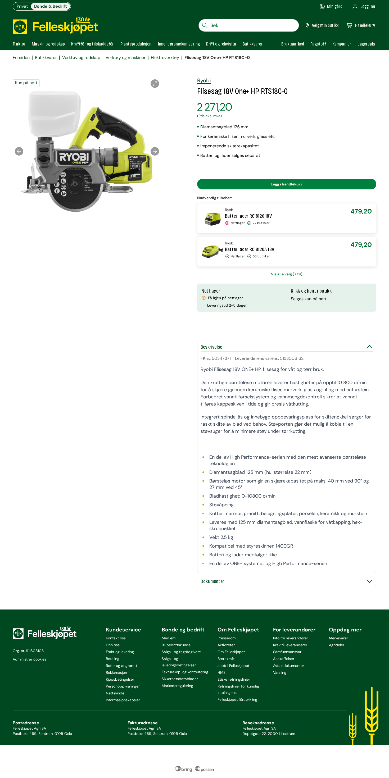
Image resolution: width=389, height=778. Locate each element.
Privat (22, 6)
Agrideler (336, 645)
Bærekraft (226, 658)
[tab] (19, 44)
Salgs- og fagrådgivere (181, 651)
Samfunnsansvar (287, 651)
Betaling (112, 658)
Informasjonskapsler (123, 700)
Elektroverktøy (165, 57)
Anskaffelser (283, 658)
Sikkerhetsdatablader (180, 678)
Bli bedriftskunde (176, 645)
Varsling (279, 672)
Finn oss (113, 645)
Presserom (227, 638)
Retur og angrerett (121, 665)
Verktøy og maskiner (126, 57)
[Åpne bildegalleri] (155, 83)
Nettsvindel (115, 693)
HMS (221, 672)
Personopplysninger (123, 686)
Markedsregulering (177, 685)
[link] (292, 44)
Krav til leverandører (290, 645)
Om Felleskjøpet (231, 651)
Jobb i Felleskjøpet (233, 665)
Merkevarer (338, 638)
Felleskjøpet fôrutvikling (237, 699)
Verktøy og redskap (81, 57)
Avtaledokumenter (288, 665)
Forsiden (21, 57)
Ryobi (204, 80)
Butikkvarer (46, 57)
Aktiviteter (226, 645)
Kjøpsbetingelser (120, 679)
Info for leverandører (290, 638)
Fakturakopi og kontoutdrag (185, 672)
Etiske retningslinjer (234, 679)
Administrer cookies (29, 659)
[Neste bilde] (154, 151)
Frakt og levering (120, 651)
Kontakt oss (116, 638)
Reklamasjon (116, 672)
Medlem (168, 638)
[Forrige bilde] (19, 151)
